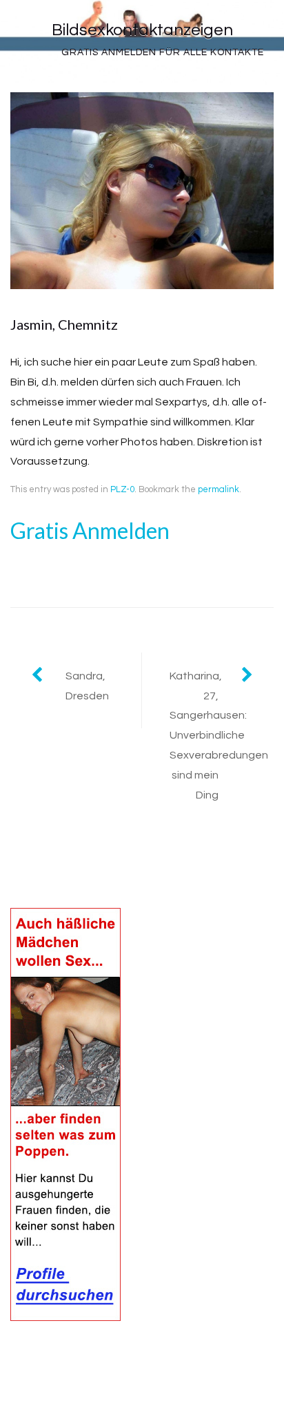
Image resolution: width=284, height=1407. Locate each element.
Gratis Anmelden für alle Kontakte (162, 52)
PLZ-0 (122, 489)
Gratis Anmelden (90, 530)
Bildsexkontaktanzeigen (142, 30)
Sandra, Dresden (87, 685)
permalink (218, 489)
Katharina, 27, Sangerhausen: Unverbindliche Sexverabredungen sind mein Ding (219, 735)
